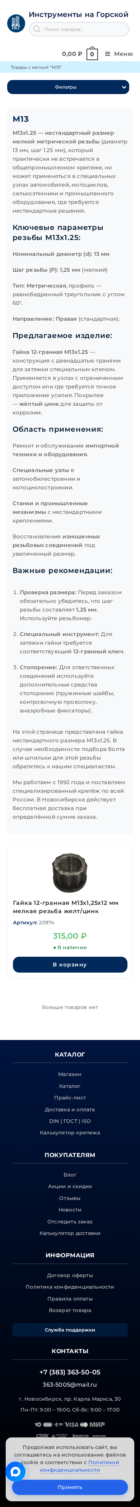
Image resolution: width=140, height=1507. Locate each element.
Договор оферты (70, 1275)
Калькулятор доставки (70, 1233)
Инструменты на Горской (79, 14)
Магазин (69, 1074)
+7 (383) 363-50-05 (70, 1372)
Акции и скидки (70, 1186)
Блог (70, 1175)
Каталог (69, 1086)
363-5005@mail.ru (70, 1384)
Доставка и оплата (70, 1109)
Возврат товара (70, 1310)
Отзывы (69, 1198)
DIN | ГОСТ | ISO (70, 1121)
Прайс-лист (70, 1097)
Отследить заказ (70, 1221)
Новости (70, 1209)
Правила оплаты (70, 1298)
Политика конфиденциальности (69, 1287)
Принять (70, 1487)
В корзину (70, 964)
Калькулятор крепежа (70, 1132)
